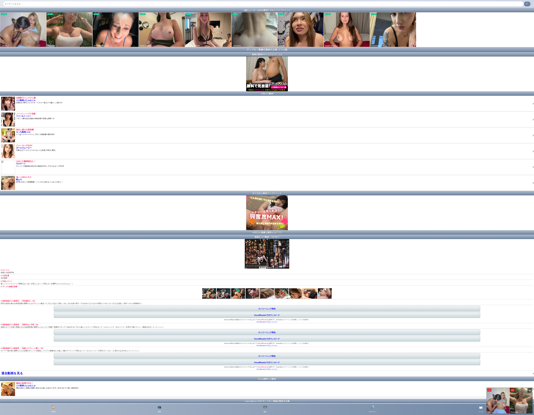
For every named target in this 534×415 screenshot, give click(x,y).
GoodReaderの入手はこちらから (267, 322)
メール (481, 408)
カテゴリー (373, 408)
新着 (159, 408)
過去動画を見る (12, 373)
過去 (265, 408)
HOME (53, 408)
